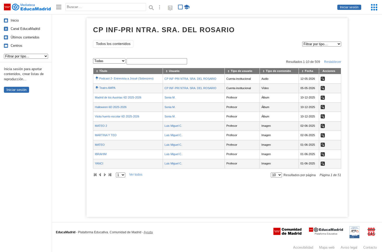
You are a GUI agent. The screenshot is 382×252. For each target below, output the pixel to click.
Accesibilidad (303, 247)
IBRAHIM (101, 154)
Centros (16, 46)
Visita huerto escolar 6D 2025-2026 (117, 116)
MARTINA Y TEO (106, 135)
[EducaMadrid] (326, 233)
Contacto (370, 247)
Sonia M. (169, 97)
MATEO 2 (101, 125)
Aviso (349, 247)
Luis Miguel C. (173, 125)
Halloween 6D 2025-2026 (111, 107)
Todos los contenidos (113, 44)
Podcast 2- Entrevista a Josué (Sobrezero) (126, 78)
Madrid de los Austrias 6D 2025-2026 (118, 97)
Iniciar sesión (349, 7)
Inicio (15, 20)
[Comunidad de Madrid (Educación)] (287, 234)
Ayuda (148, 232)
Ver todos (135, 174)
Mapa (326, 247)
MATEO (100, 144)
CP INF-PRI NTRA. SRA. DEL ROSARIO (190, 78)
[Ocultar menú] (59, 7)
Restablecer (332, 61)
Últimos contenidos (25, 37)
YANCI (99, 163)
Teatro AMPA (107, 87)
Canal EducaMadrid (25, 29)
